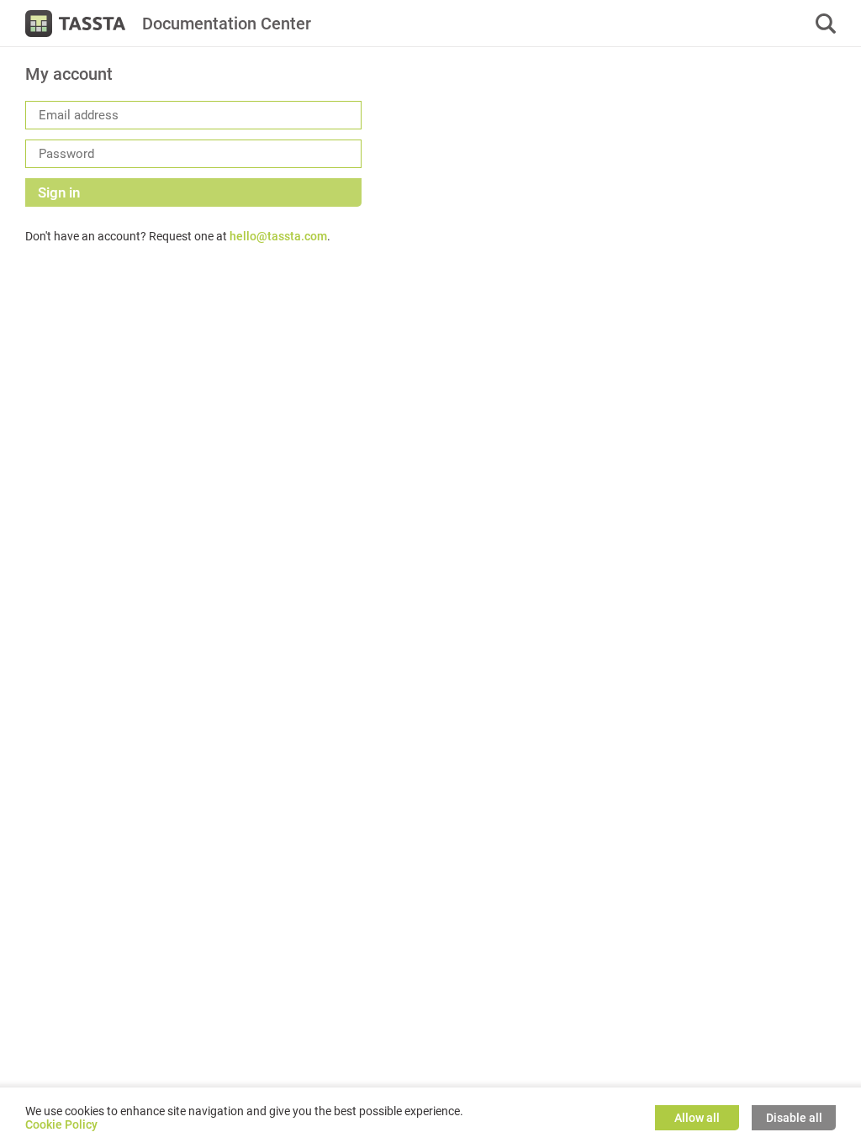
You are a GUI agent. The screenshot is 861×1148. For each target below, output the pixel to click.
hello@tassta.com (278, 236)
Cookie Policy (61, 1124)
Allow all (697, 1117)
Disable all (794, 1117)
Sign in (59, 192)
